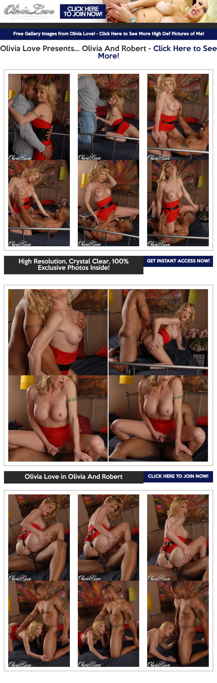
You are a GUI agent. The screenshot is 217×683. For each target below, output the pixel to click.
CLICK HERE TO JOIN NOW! (178, 477)
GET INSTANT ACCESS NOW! (178, 261)
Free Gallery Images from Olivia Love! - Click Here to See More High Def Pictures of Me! (108, 34)
